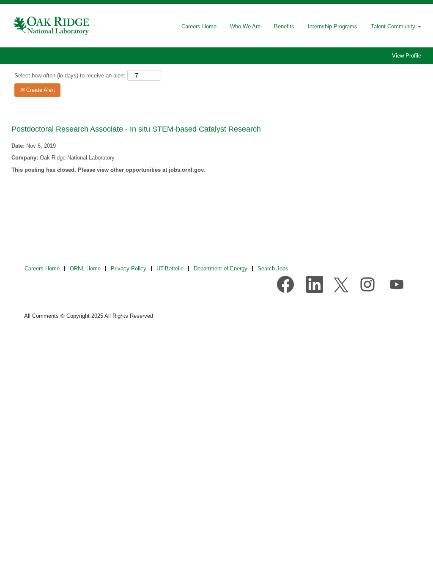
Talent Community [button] (394, 26)
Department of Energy (220, 268)
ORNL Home (85, 268)
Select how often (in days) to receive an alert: (70, 75)
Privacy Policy (128, 268)
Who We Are (245, 26)
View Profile (406, 55)
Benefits (284, 26)
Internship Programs (332, 26)
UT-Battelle (170, 268)
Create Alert (40, 90)
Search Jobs (273, 268)
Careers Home (198, 26)
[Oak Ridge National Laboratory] (52, 26)
